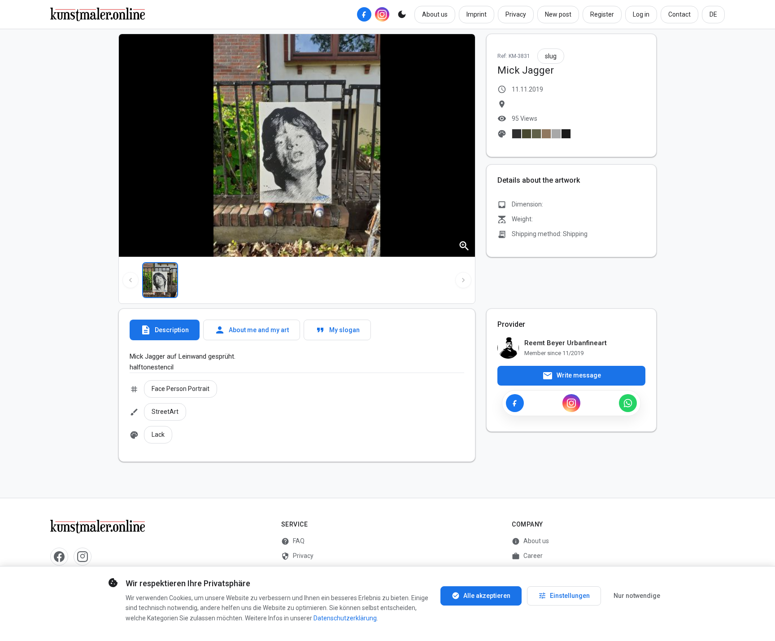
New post (558, 14)
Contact (679, 14)
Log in (641, 14)
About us (435, 14)
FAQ (293, 541)
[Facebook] (364, 14)
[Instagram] (382, 14)
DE (713, 14)
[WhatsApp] (628, 403)
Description (164, 330)
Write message (571, 375)
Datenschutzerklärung (345, 618)
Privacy (515, 14)
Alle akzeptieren (481, 596)
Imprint (476, 14)
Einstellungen (564, 596)
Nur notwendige (637, 595)
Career (527, 556)
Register (602, 14)
